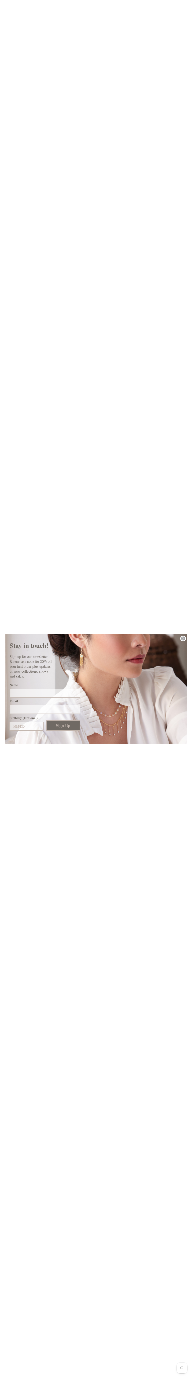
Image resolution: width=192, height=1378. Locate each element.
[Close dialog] (183, 638)
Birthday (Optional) (23, 717)
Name (14, 684)
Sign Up (63, 725)
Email (14, 701)
